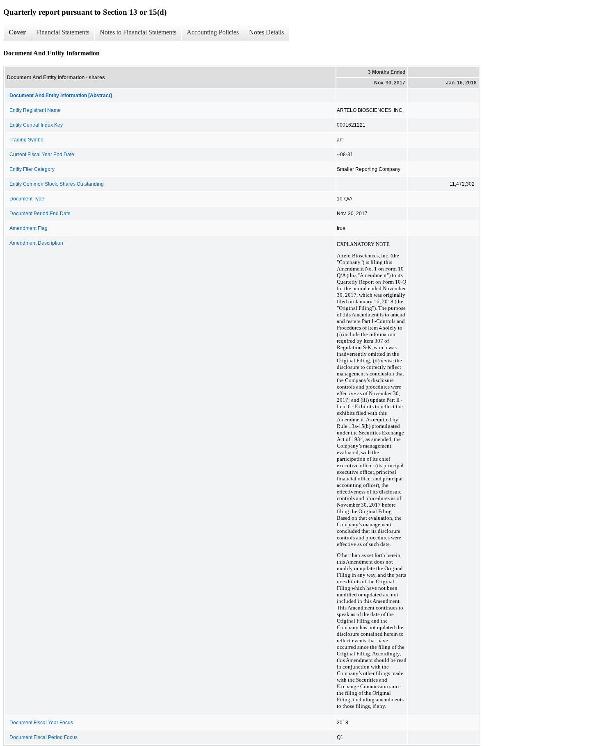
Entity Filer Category (32, 169)
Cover (17, 32)
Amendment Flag (28, 228)
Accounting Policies (213, 32)
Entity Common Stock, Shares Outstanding (56, 184)
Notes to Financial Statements (138, 32)
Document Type (26, 198)
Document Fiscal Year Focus (41, 722)
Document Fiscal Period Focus (43, 737)
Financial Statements (62, 32)
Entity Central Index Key (36, 125)
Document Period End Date (40, 213)
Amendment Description (36, 243)
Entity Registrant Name (35, 110)
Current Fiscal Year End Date (41, 154)
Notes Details (266, 32)
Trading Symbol (27, 139)
